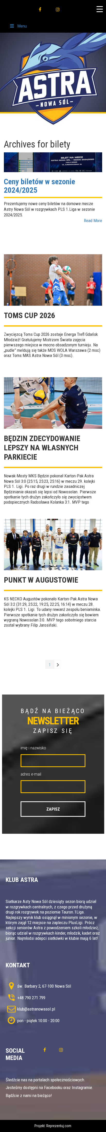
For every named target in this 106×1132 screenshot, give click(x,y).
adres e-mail (31, 774)
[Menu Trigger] (99, 9)
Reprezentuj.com (58, 1126)
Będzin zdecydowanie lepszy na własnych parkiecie (42, 447)
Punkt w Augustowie (41, 579)
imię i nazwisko (33, 747)
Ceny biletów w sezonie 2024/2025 (39, 186)
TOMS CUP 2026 (29, 315)
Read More (93, 220)
